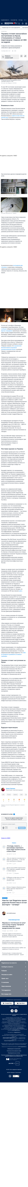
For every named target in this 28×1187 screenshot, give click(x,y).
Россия (9, 794)
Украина (15, 794)
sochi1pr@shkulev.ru (22, 1046)
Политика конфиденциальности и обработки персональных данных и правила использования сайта (14, 1056)
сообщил (3, 329)
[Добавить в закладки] (21, 56)
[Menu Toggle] (2, 23)
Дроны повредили (6, 331)
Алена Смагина (10, 788)
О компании (5, 982)
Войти (6, 828)
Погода (21, 20)
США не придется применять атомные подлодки (13, 654)
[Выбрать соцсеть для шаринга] (25, 56)
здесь (20, 591)
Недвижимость (5, 20)
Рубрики (4, 970)
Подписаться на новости (9, 963)
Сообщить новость (7, 967)
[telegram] (12, 1010)
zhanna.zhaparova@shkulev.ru (9, 1037)
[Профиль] (26, 23)
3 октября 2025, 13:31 (5, 50)
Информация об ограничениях (14, 1048)
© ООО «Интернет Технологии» (14, 1072)
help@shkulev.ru (17, 1032)
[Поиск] (19, 23)
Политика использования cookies (14, 1050)
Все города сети (6, 994)
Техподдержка (6, 990)
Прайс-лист (5, 978)
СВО (3, 794)
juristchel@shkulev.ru (16, 1030)
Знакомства (14, 20)
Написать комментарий (9, 57)
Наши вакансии (6, 986)
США (21, 794)
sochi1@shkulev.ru (20, 1028)
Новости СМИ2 (5, 838)
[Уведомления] (22, 23)
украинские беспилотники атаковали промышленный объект (11, 347)
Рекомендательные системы (14, 1053)
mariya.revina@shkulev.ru (9, 1040)
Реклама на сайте (6, 974)
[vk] (15, 1010)
